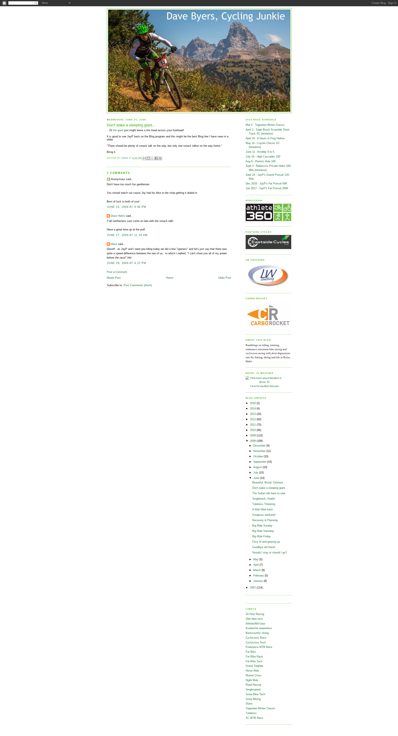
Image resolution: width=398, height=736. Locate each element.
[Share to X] (152, 158)
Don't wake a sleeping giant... (270, 487)
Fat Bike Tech (254, 661)
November (259, 451)
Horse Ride (252, 670)
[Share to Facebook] (156, 158)
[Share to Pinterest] (160, 158)
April (256, 564)
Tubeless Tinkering (263, 504)
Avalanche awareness (259, 628)
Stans (249, 703)
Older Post (224, 277)
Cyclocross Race (256, 637)
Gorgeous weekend (263, 514)
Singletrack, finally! (263, 498)
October (258, 456)
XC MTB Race (254, 717)
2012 (253, 419)
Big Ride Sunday (262, 525)
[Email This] (144, 158)
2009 (253, 435)
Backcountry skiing (257, 632)
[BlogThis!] (148, 158)
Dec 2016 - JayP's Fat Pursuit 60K (266, 183)
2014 (253, 408)
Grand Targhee (254, 665)
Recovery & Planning (265, 520)
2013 (253, 413)
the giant (118, 130)
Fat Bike (251, 651)
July (256, 472)
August (258, 467)
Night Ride (252, 680)
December (259, 445)
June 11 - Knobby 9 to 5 (260, 151)
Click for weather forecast (264, 386)
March (257, 570)
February (259, 575)
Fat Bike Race (254, 656)
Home (169, 277)
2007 (253, 587)
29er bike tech (254, 618)
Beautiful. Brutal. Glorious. (268, 482)
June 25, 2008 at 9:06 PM (126, 206)
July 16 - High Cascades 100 (263, 156)
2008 (253, 440)
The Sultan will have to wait (268, 493)
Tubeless (251, 713)
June (256, 477)
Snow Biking (253, 699)
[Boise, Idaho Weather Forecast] (264, 382)
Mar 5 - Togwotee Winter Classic (265, 124)
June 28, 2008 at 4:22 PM (126, 263)
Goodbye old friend (263, 547)
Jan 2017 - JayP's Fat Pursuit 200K (267, 188)
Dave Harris (118, 215)
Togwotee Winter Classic (260, 708)
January (258, 580)
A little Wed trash (262, 509)
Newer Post (114, 277)
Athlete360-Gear (255, 623)
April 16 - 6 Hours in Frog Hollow (265, 138)
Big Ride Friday (261, 536)
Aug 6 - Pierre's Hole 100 (260, 161)
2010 (253, 430)
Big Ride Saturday (263, 531)
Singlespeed (253, 689)
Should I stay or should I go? (269, 552)
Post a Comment (117, 272)
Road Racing (253, 684)
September (260, 461)
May (256, 559)
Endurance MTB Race (259, 647)
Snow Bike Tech (255, 694)
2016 (253, 403)
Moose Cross (254, 675)
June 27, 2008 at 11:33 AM (127, 235)
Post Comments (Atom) (138, 285)
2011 (253, 424)
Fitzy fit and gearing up (266, 541)
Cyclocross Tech (256, 642)
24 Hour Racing (255, 614)
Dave (114, 244)
